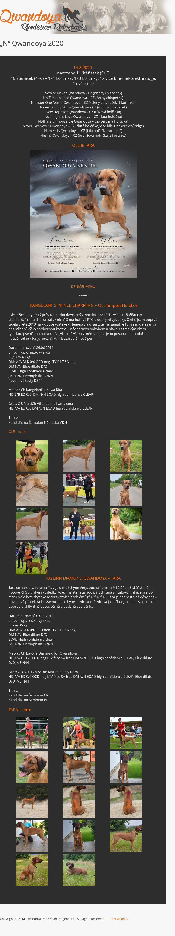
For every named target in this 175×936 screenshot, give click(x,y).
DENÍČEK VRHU (83, 286)
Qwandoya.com (43, 17)
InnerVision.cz (119, 919)
